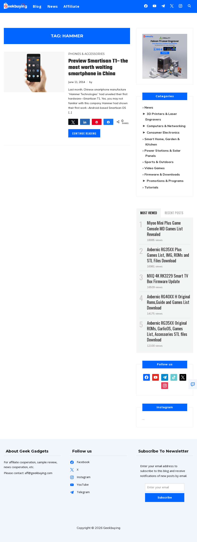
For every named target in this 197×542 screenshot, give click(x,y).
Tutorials (151, 187)
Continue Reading (84, 133)
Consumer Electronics (163, 132)
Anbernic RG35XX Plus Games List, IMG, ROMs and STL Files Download (168, 254)
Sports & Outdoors (159, 162)
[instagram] (180, 5)
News (52, 6)
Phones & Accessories (86, 54)
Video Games (154, 168)
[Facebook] (146, 5)
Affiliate (71, 6)
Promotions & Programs (165, 181)
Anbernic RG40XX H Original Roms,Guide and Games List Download (168, 302)
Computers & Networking (166, 126)
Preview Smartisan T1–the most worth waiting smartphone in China (98, 67)
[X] (172, 5)
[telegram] (164, 377)
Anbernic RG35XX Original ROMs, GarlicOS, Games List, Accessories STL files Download (167, 331)
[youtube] (154, 5)
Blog (37, 6)
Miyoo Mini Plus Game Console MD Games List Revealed (165, 228)
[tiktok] (173, 377)
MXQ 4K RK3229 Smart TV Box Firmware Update (167, 278)
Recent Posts (174, 213)
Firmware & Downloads (162, 174)
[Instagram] (163, 5)
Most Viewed (148, 213)
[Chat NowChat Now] (193, 384)
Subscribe (165, 497)
